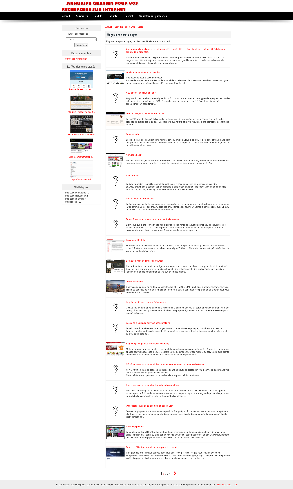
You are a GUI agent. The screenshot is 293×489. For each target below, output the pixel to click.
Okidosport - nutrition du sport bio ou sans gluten (149, 405)
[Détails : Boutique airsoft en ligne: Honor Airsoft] (116, 266)
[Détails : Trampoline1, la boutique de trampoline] (116, 118)
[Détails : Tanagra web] (116, 139)
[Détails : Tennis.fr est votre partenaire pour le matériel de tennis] (116, 224)
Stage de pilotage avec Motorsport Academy (147, 343)
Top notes (113, 16)
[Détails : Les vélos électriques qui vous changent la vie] (116, 328)
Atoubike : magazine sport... (81, 111)
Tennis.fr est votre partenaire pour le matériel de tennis (152, 219)
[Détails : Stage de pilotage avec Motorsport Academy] (116, 349)
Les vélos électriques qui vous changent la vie (148, 322)
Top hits (98, 16)
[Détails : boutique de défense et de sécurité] (116, 77)
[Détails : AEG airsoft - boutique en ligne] (116, 98)
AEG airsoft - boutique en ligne (141, 92)
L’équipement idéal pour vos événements (146, 302)
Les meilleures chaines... (81, 89)
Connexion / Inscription (76, 58)
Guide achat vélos (134, 281)
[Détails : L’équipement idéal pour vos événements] (116, 307)
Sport (140, 26)
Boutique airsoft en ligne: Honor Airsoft (144, 260)
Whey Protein (132, 175)
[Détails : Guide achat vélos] (116, 286)
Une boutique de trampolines (140, 198)
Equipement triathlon (136, 239)
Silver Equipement (135, 426)
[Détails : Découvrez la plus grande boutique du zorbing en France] (116, 390)
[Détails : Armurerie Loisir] (116, 160)
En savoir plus (224, 484)
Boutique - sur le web (125, 26)
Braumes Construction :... (81, 156)
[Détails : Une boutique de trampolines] (116, 204)
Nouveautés (82, 16)
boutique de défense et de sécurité (143, 71)
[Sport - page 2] (173, 474)
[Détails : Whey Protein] (116, 180)
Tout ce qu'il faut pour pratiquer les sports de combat (151, 447)
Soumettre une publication (153, 16)
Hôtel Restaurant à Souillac (81, 134)
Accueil (66, 16)
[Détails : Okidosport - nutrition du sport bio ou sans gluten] (116, 411)
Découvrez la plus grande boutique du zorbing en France (153, 384)
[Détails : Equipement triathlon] (116, 245)
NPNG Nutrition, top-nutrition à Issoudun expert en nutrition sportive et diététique (165, 364)
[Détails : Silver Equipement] (116, 431)
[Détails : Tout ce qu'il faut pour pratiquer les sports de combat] (116, 452)
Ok (236, 484)
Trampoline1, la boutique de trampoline (145, 113)
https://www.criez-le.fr (81, 179)
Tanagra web (132, 134)
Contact (129, 16)
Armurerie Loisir (133, 154)
